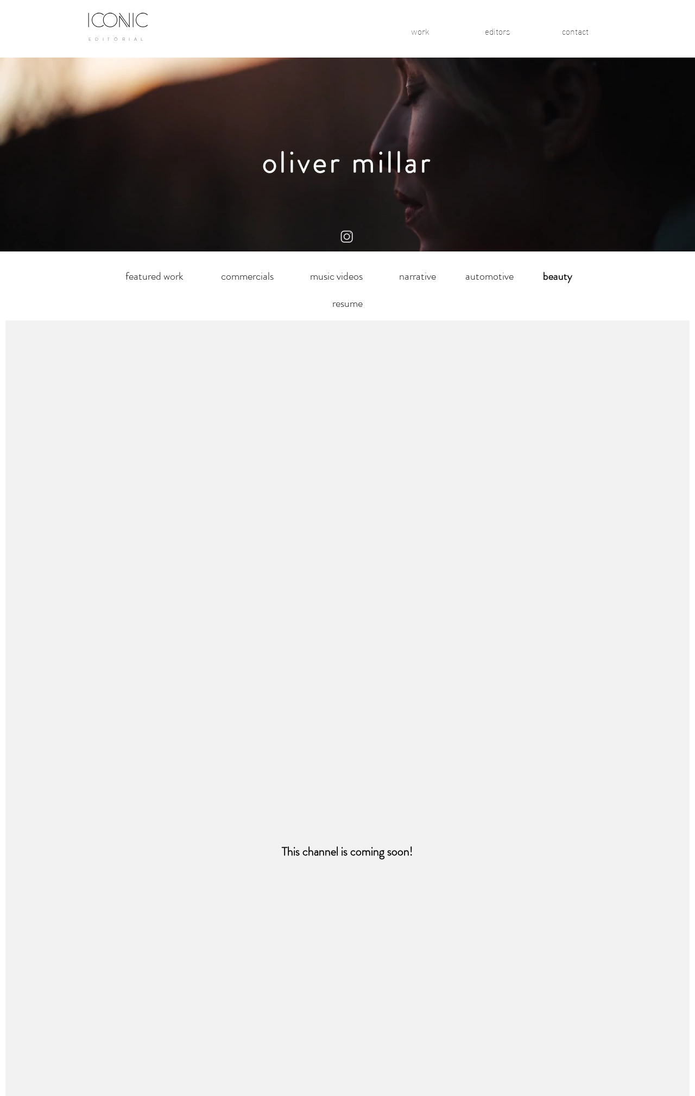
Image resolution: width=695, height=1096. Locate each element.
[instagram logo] (347, 237)
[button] (557, 276)
